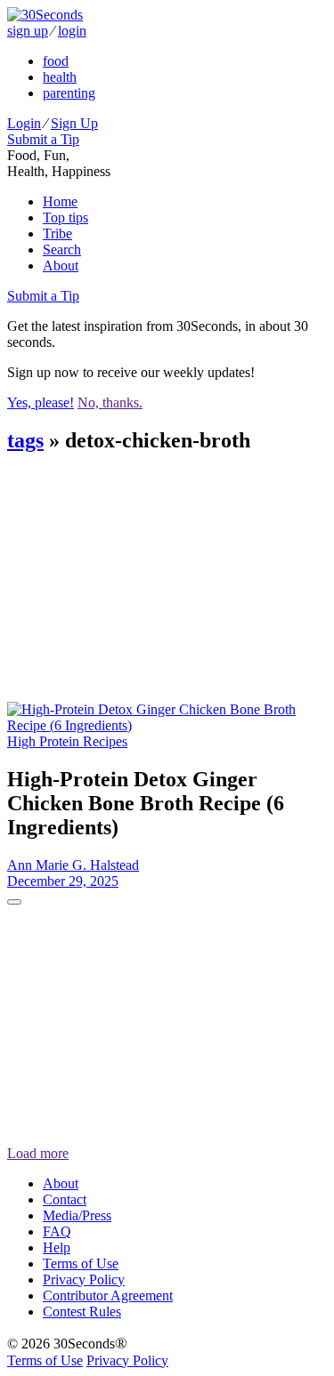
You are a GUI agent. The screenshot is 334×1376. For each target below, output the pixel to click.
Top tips (65, 217)
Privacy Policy (84, 1279)
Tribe (57, 233)
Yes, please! (40, 402)
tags (25, 440)
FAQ (57, 1231)
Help (56, 1247)
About (60, 265)
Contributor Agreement (108, 1295)
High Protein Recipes (67, 741)
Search (62, 249)
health (60, 76)
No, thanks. (110, 402)
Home (60, 201)
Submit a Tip (43, 139)
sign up (27, 30)
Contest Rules (82, 1311)
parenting (69, 93)
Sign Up (74, 123)
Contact (64, 1199)
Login (24, 123)
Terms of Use (80, 1263)
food (56, 60)
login (72, 30)
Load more (38, 1153)
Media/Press (77, 1215)
